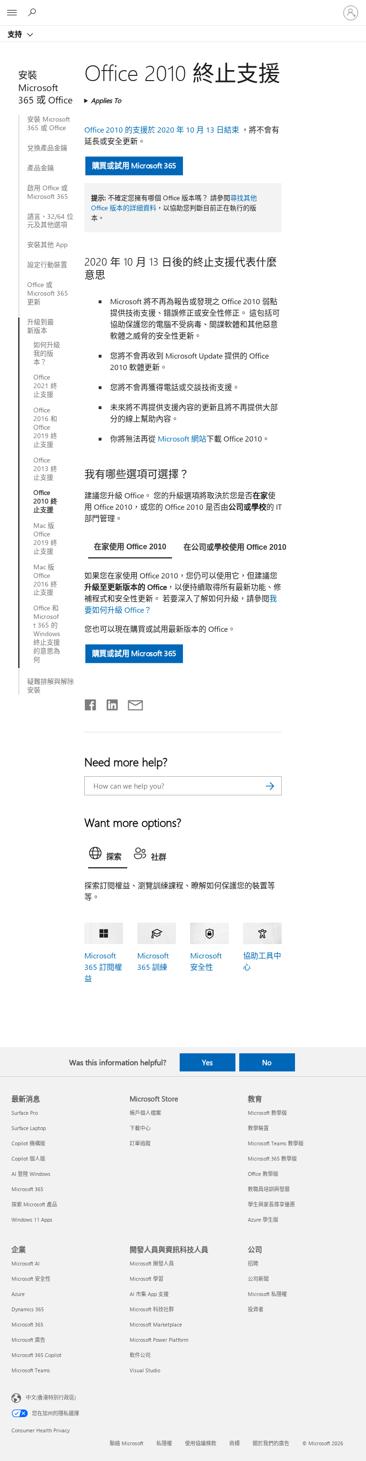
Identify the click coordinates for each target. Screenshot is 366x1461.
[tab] (130, 546)
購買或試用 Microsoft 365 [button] (134, 165)
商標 (234, 1443)
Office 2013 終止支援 (45, 469)
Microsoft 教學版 (267, 1112)
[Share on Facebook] (91, 703)
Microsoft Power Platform (159, 1339)
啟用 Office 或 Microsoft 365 (47, 192)
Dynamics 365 (27, 1309)
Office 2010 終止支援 (45, 501)
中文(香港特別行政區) (51, 1396)
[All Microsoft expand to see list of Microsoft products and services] (11, 12)
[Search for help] (33, 12)
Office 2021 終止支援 (45, 386)
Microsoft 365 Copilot (36, 1354)
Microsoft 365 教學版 (272, 1158)
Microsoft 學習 (146, 1278)
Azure (18, 1293)
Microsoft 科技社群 (152, 1309)
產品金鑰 (40, 168)
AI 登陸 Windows (31, 1173)
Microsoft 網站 (182, 438)
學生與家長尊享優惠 (271, 1204)
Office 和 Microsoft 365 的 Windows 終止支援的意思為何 (46, 633)
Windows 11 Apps (31, 1219)
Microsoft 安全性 (31, 1278)
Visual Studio (145, 1370)
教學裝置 (258, 1128)
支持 (16, 34)
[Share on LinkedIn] (108, 703)
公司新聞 (258, 1278)
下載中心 (140, 1128)
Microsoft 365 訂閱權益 (103, 966)
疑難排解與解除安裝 (50, 685)
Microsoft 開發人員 (152, 1263)
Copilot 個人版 (28, 1158)
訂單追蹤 (140, 1143)
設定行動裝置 (47, 264)
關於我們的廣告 (271, 1443)
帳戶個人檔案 (145, 1112)
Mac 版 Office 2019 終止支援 (45, 538)
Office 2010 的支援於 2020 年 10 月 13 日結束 (161, 129)
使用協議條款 (200, 1443)
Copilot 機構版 (28, 1143)
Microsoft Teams (30, 1370)
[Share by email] (131, 703)
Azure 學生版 (263, 1219)
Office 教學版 (263, 1173)
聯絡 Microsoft (126, 1443)
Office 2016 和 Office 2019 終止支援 (45, 427)
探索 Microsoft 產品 (34, 1204)
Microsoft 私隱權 (267, 1293)
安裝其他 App (47, 244)
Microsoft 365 (27, 1189)
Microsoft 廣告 (28, 1339)
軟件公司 (140, 1354)
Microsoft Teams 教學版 (276, 1143)
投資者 (256, 1309)
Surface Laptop (28, 1128)
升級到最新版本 (40, 326)
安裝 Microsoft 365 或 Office (48, 123)
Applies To (106, 100)
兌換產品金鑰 (47, 148)
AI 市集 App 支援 (149, 1293)
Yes (207, 1062)
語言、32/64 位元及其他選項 (50, 220)
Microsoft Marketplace (156, 1324)
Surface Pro (24, 1112)
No (267, 1062)
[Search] (270, 785)
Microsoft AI (25, 1263)
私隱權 (164, 1443)
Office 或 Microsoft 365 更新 (47, 293)
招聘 (253, 1263)
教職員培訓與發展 (269, 1189)
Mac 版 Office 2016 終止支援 (45, 580)
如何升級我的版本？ (46, 353)
